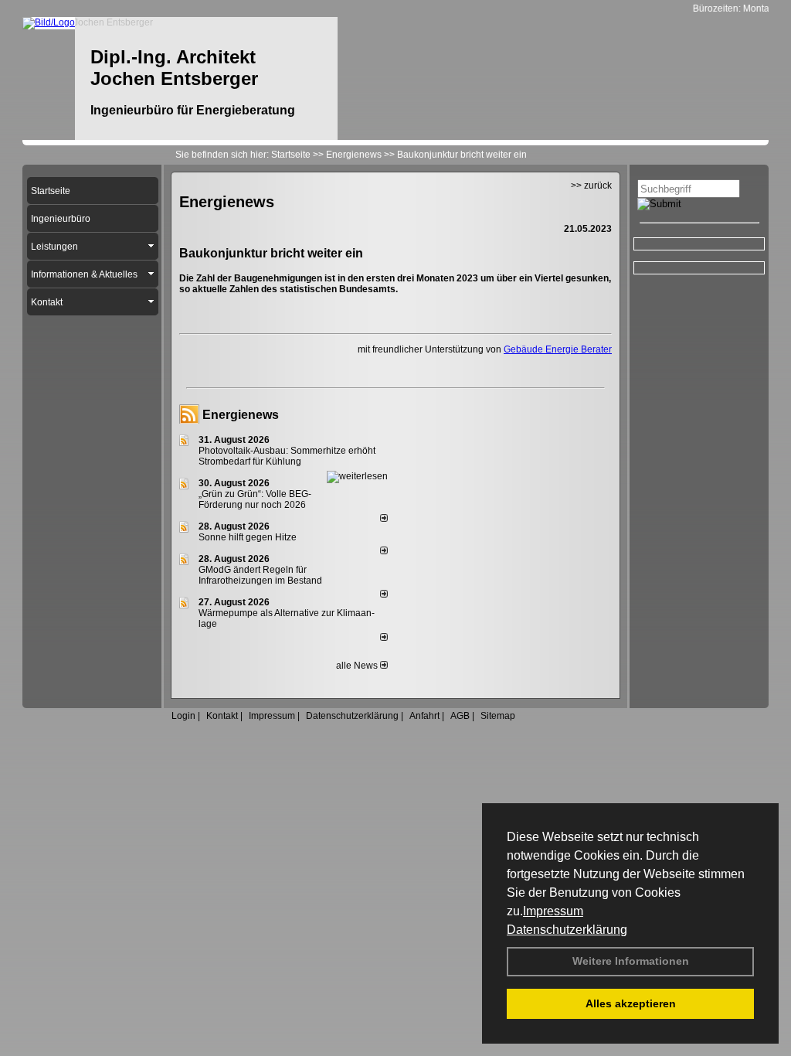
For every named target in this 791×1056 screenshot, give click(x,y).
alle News (358, 665)
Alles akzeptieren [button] (631, 1003)
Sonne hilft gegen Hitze (248, 537)
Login (183, 715)
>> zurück (591, 185)
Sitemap (497, 715)
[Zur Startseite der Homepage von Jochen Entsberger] (48, 22)
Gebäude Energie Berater (558, 349)
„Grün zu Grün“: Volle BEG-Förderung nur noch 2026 (255, 499)
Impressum (553, 911)
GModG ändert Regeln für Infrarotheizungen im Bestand (260, 575)
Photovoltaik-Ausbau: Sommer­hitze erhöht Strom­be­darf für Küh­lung (287, 456)
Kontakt (222, 715)
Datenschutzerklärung (567, 929)
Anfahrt (424, 715)
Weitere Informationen (630, 961)
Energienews (240, 414)
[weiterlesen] (357, 476)
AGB (460, 715)
